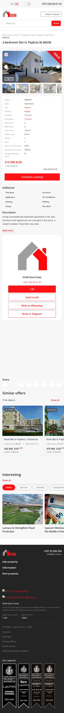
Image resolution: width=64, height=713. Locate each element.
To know (28, 115)
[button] (58, 67)
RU (12, 3)
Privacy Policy (9, 641)
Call (32, 289)
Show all (55, 400)
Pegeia (27, 111)
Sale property (10, 561)
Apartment (49, 35)
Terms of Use (8, 646)
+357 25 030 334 (53, 551)
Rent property (10, 573)
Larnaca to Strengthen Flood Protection (18, 529)
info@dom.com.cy (54, 554)
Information (9, 567)
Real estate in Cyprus (11, 35)
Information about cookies (15, 650)
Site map (6, 636)
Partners (6, 632)
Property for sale (28, 35)
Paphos (40, 35)
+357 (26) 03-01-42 (51, 3)
